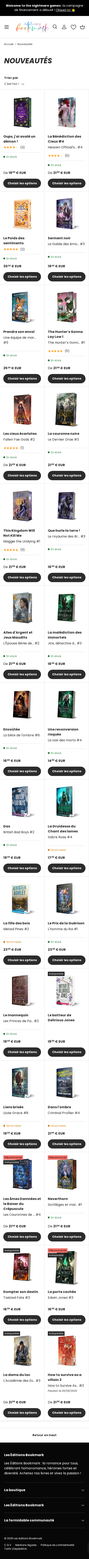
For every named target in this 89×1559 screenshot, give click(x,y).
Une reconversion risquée (63, 732)
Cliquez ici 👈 (65, 10)
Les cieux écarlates (20, 433)
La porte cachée (62, 1291)
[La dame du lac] (22, 1350)
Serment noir (59, 238)
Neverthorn (58, 1198)
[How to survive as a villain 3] (66, 1350)
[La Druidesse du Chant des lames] (66, 802)
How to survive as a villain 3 (65, 1377)
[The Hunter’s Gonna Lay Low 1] (66, 307)
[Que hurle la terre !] (66, 506)
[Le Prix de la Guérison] (66, 899)
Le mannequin (15, 1015)
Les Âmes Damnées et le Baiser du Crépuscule (22, 1203)
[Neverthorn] (66, 1174)
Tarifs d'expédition (15, 1548)
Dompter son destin (20, 1291)
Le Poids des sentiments (13, 241)
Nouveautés (24, 44)
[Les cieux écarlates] (22, 409)
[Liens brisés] (22, 1082)
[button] (82, 27)
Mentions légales (26, 1545)
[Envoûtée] (22, 705)
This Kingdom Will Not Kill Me (19, 533)
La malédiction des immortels (65, 635)
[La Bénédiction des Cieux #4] (66, 112)
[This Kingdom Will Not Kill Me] (22, 506)
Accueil (8, 44)
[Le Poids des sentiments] (22, 213)
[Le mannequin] (22, 990)
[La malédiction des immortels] (66, 608)
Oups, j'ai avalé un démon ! (19, 139)
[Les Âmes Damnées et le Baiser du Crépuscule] (22, 1174)
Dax (6, 826)
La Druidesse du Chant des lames (63, 829)
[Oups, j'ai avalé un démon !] (22, 112)
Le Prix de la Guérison (66, 923)
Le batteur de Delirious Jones (61, 1018)
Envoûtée (11, 729)
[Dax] (22, 802)
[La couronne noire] (66, 409)
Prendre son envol (19, 331)
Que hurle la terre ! (64, 530)
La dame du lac (16, 1374)
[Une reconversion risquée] (66, 705)
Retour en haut (44, 1435)
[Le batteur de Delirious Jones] (66, 990)
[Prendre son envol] (22, 307)
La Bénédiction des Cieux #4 (64, 139)
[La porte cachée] (66, 1267)
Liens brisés (13, 1107)
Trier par (11, 78)
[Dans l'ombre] (66, 1082)
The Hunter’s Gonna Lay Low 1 (65, 334)
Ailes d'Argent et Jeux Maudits (17, 635)
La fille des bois (16, 923)
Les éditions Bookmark (28, 1538)
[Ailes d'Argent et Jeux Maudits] (22, 608)
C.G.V (7, 1545)
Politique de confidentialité (57, 1545)
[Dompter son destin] (22, 1267)
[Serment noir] (66, 213)
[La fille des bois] (22, 899)
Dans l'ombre (59, 1107)
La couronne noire (63, 433)
